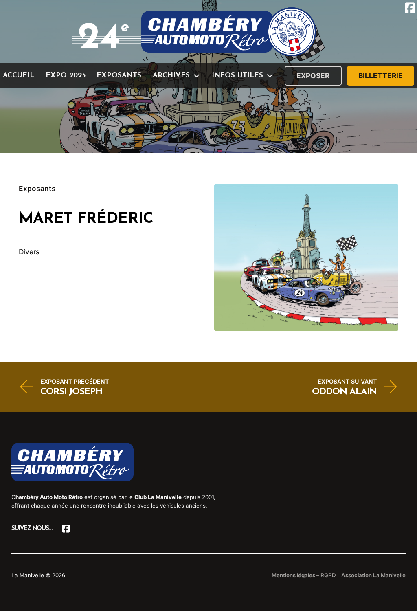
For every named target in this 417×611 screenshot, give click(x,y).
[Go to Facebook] (65, 528)
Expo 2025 (66, 75)
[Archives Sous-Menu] (196, 75)
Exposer (312, 75)
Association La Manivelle (373, 575)
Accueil (18, 75)
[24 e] (229, 31)
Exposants (119, 75)
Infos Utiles (237, 75)
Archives (171, 75)
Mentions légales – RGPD (304, 575)
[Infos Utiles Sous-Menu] (269, 75)
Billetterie (380, 75)
